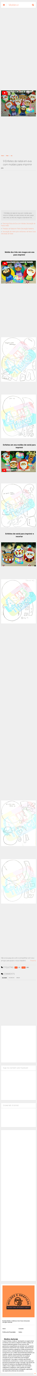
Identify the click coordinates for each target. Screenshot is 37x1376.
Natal (7, 155)
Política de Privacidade (8, 1332)
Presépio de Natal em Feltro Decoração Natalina (18, 229)
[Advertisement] (18, 29)
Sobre (20, 1332)
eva (11, 155)
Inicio (4, 1328)
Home (2, 155)
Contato (21, 1328)
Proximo (33, 961)
